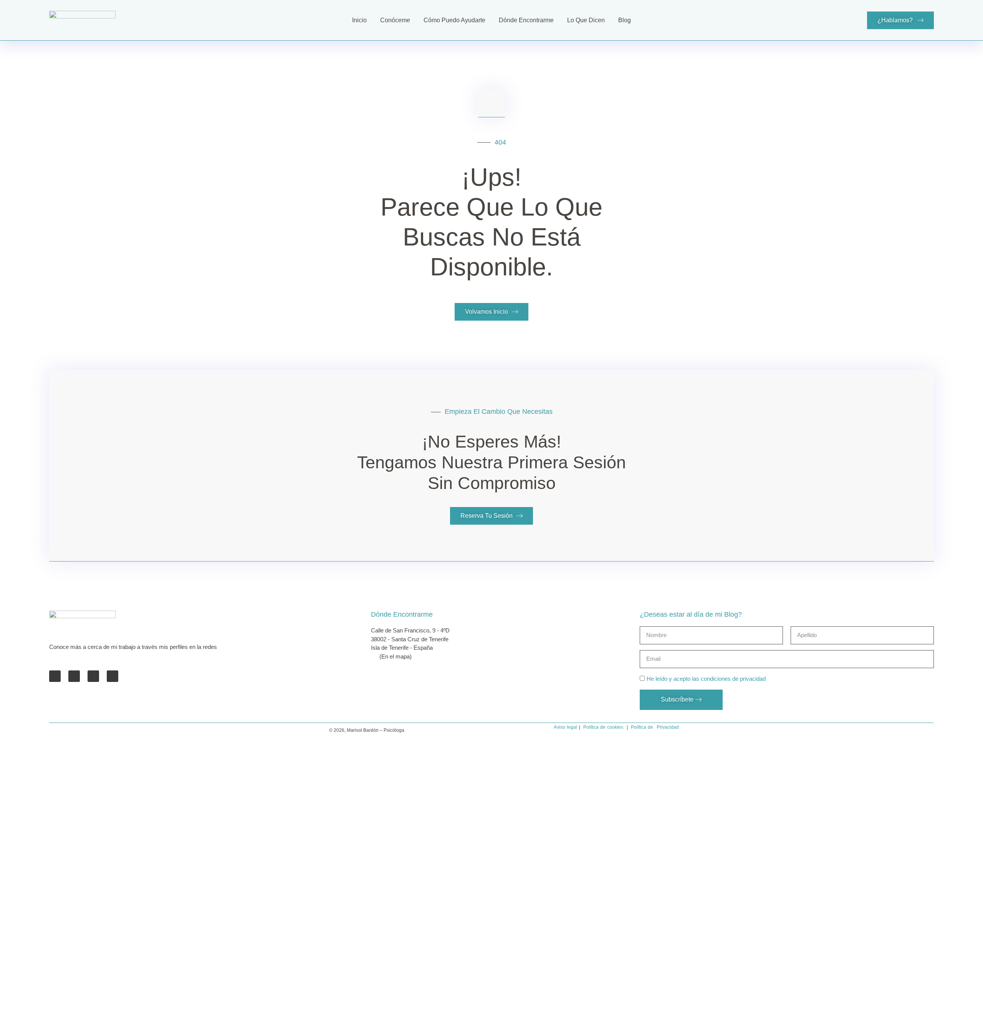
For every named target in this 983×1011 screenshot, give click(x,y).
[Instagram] (112, 676)
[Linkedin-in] (93, 676)
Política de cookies (603, 727)
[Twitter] (74, 676)
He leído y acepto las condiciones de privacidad (706, 679)
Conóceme (395, 20)
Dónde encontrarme (526, 20)
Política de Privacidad (655, 727)
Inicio (359, 20)
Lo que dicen (586, 20)
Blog (624, 20)
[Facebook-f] (55, 676)
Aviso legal (565, 727)
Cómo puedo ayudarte (454, 20)
